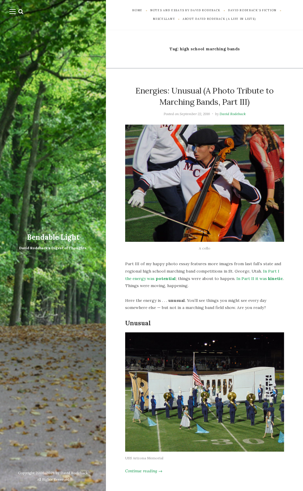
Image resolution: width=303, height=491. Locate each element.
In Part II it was (259, 278)
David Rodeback (233, 114)
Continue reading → (143, 471)
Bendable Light (53, 237)
